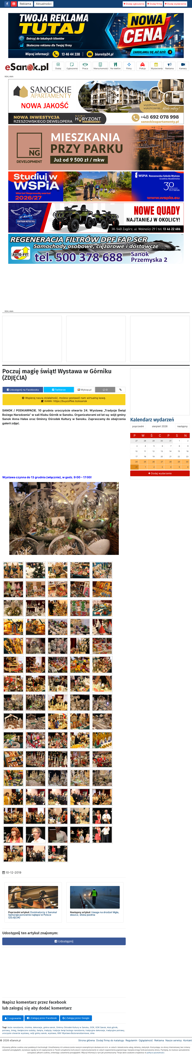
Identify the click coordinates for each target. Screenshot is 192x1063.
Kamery (183, 68)
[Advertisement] (96, 286)
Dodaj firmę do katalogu (110, 1040)
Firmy (129, 68)
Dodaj (58, 68)
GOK (92, 1027)
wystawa (52, 1033)
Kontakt (187, 1040)
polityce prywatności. (156, 1052)
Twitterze (60, 389)
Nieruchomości (101, 68)
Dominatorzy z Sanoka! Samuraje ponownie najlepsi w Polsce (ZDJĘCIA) (32, 915)
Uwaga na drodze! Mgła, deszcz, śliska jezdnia (94, 913)
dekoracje (37, 1027)
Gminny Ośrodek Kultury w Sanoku (72, 1027)
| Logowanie (13, 1018)
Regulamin (131, 1040)
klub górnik (112, 1027)
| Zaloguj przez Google (77, 1018)
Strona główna (86, 1040)
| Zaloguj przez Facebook (43, 1018)
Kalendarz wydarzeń (152, 420)
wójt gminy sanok (38, 1033)
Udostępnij (65, 941)
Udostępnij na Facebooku (24, 389)
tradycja (47, 1030)
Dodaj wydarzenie (176, 3)
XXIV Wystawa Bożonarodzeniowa (73, 1033)
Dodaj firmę (155, 3)
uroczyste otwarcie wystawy (15, 1033)
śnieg (13, 1030)
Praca (85, 68)
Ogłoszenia (72, 68)
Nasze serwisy (173, 1040)
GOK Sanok (100, 1027)
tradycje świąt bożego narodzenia (68, 1030)
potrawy (6, 1030)
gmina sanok (49, 1027)
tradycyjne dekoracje (95, 1030)
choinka (28, 1027)
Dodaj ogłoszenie (134, 3)
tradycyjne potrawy (115, 1030)
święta (40, 1030)
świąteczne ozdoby (26, 1030)
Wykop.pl (86, 389)
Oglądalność (146, 1040)
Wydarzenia (156, 68)
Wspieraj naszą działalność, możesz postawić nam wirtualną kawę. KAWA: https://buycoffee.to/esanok (65, 399)
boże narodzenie (15, 1027)
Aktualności (44, 4)
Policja (142, 68)
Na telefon (115, 68)
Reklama (25, 4)
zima (92, 1033)
